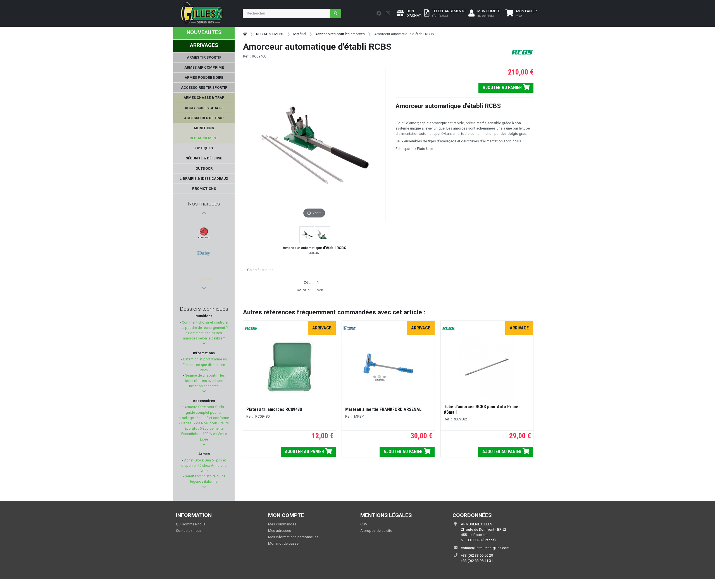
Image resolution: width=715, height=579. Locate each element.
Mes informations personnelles (293, 537)
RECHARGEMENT (270, 34)
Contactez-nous (189, 530)
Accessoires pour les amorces (340, 34)
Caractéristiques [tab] (260, 270)
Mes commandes (282, 524)
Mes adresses (279, 530)
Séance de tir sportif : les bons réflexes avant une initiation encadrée (204, 380)
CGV (363, 524)
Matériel (299, 34)
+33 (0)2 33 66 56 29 (477, 555)
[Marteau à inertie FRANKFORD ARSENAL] (388, 367)
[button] (204, 343)
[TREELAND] (204, 277)
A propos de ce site (376, 530)
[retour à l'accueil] (245, 34)
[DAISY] (204, 237)
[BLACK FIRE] (204, 223)
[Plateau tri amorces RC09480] (290, 367)
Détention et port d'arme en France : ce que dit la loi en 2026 (204, 364)
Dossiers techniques (204, 309)
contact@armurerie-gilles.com (485, 548)
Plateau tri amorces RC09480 (274, 409)
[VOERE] (204, 264)
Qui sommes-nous (191, 524)
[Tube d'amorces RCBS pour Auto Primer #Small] (487, 367)
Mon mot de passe (283, 543)
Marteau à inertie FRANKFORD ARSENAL (383, 409)
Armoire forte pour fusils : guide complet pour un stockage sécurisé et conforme (204, 412)
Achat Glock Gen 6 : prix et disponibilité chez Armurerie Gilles (204, 465)
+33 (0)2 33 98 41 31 (477, 561)
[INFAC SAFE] (204, 250)
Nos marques (204, 203)
